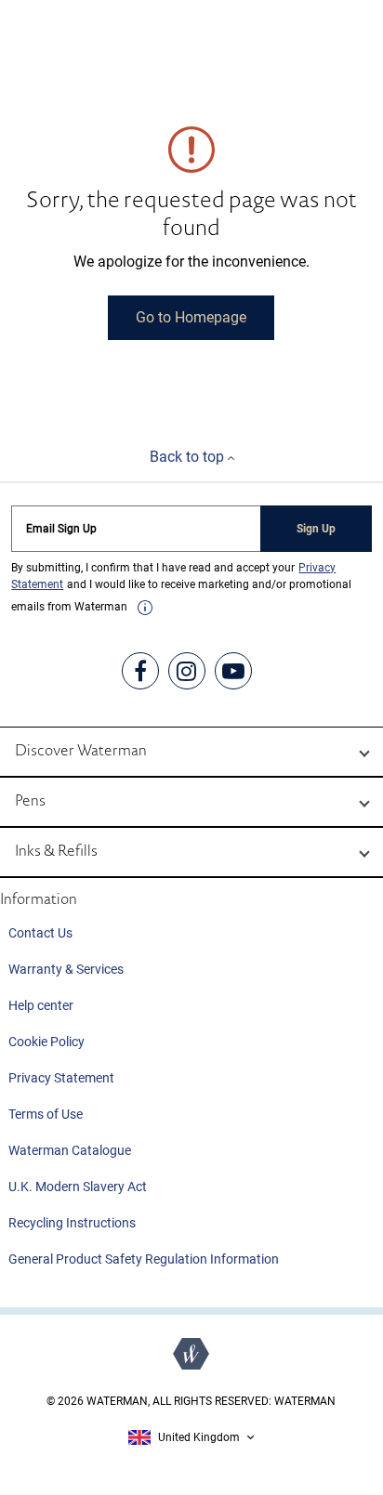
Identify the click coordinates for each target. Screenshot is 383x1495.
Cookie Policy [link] (46, 1041)
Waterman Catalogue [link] (69, 1150)
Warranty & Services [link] (66, 969)
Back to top (189, 457)
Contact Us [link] (40, 932)
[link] (145, 608)
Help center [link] (40, 1005)
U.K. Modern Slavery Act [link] (77, 1186)
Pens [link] (30, 801)
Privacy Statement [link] (61, 1077)
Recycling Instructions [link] (72, 1222)
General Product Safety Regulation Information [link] (143, 1259)
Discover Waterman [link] (81, 751)
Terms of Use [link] (45, 1114)
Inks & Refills (56, 852)
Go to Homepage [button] (191, 317)
